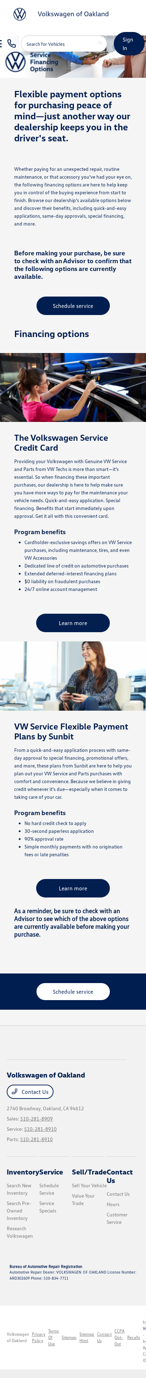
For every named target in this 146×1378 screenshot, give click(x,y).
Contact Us (34, 1091)
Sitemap (69, 1337)
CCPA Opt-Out (119, 1337)
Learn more (73, 622)
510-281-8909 (36, 1119)
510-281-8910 (40, 1129)
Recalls (133, 1337)
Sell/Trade (89, 1171)
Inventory (23, 1171)
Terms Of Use (53, 1337)
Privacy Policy (38, 1337)
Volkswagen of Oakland (18, 1337)
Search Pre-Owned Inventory (19, 1210)
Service (51, 1171)
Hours (113, 1204)
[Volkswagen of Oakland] (62, 13)
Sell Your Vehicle (89, 1185)
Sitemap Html (86, 1337)
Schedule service (73, 305)
